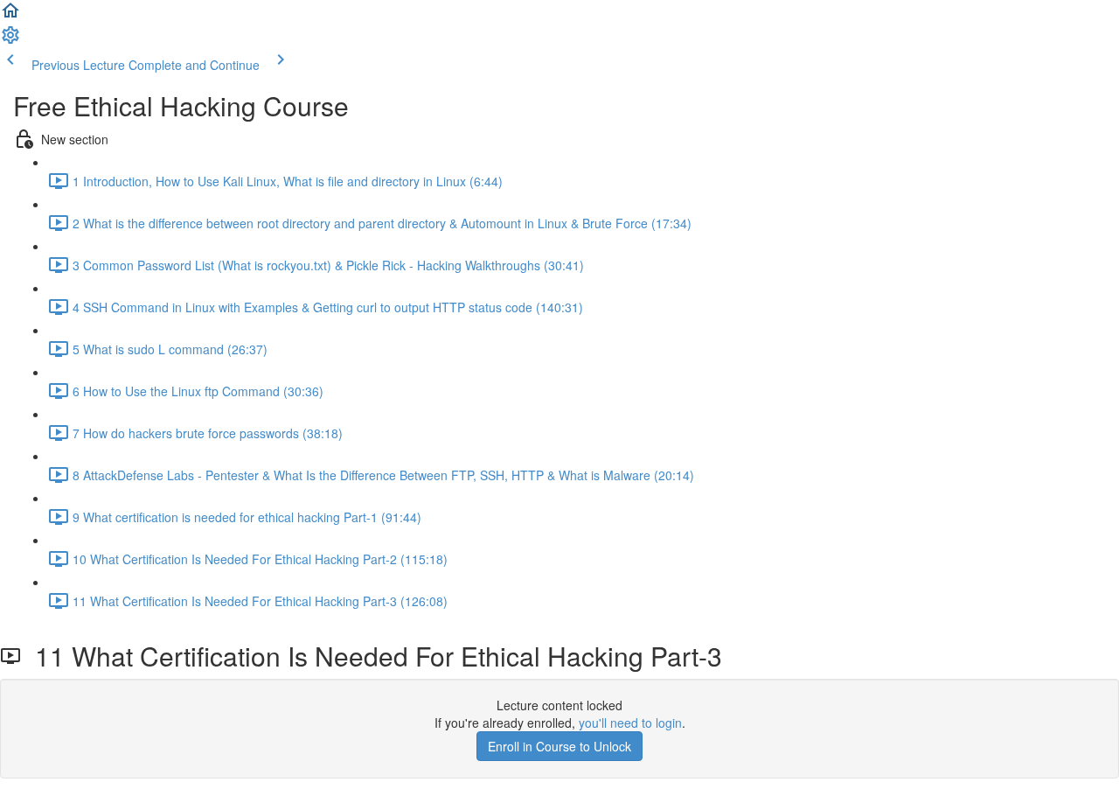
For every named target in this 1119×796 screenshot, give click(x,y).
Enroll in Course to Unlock (559, 746)
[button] (10, 15)
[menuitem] (10, 40)
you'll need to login (630, 722)
